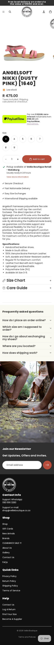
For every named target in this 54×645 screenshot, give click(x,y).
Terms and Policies (27, 637)
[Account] (43, 11)
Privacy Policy (9, 576)
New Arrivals (8, 533)
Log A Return (8, 609)
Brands (5, 538)
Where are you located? (18, 346)
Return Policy (9, 581)
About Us (7, 547)
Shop (5, 524)
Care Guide (17, 287)
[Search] (10, 11)
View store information (18, 176)
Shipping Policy (10, 585)
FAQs (5, 562)
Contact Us (8, 557)
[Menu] (3, 11)
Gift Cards (7, 528)
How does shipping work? (19, 353)
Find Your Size (9, 614)
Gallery (6, 552)
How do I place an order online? (24, 320)
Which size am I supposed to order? (22, 328)
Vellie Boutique (30, 630)
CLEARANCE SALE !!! (11, 543)
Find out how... (33, 124)
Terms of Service (11, 590)
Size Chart (16, 280)
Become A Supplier (12, 619)
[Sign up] (47, 465)
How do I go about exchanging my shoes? (23, 337)
